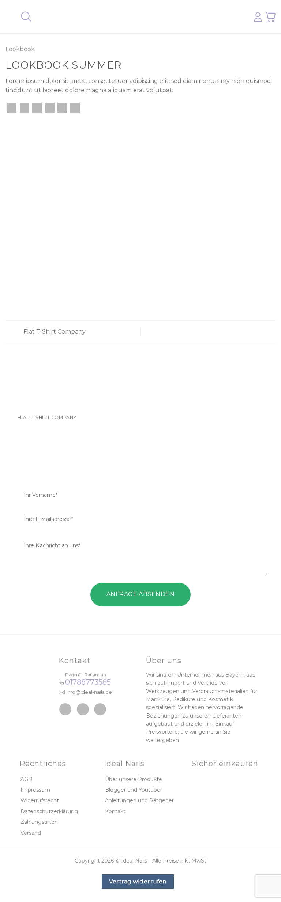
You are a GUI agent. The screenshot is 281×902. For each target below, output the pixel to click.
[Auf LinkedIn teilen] (74, 108)
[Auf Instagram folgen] (83, 709)
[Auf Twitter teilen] (37, 108)
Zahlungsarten (39, 822)
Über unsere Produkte (133, 779)
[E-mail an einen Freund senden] (49, 108)
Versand (30, 833)
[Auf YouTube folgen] (100, 709)
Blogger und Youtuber (133, 790)
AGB (26, 779)
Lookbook (20, 49)
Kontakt (115, 811)
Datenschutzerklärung (49, 811)
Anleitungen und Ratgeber (139, 800)
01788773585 (88, 682)
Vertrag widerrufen (137, 881)
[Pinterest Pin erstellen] (62, 108)
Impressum (35, 790)
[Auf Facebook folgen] (65, 709)
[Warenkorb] (270, 17)
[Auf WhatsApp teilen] (11, 108)
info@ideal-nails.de (89, 692)
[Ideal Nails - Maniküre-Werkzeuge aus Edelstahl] (138, 16)
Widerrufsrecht (39, 800)
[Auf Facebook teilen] (24, 108)
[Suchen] (26, 16)
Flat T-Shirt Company (54, 331)
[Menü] (9, 17)
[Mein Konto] (258, 17)
